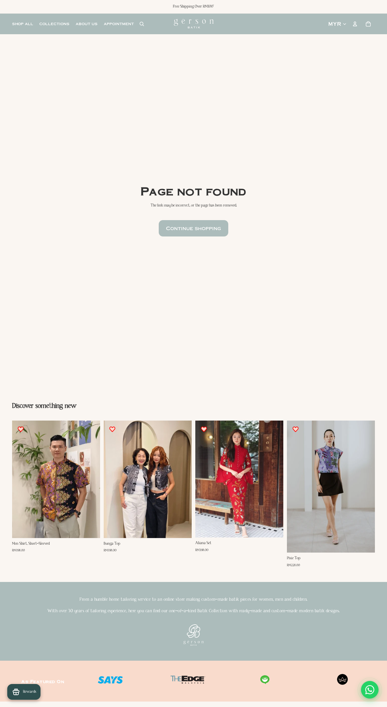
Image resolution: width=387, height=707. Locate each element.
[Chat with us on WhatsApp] (370, 690)
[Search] (141, 24)
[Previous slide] (21, 479)
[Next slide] (91, 479)
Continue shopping (193, 228)
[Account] (355, 24)
